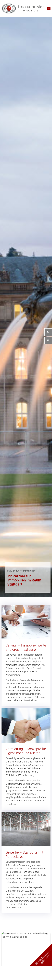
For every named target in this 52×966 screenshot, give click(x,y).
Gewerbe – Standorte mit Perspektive (24, 854)
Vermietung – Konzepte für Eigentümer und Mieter (26, 751)
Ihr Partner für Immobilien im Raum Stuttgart (24, 580)
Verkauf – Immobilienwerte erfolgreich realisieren (26, 647)
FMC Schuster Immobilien (21, 570)
